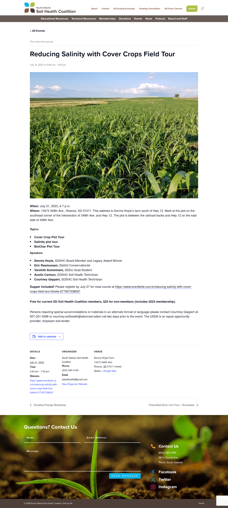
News (148, 18)
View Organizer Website (74, 384)
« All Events (37, 31)
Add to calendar (47, 336)
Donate (191, 8)
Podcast (160, 18)
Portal (201, 503)
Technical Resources (83, 18)
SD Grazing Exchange (124, 9)
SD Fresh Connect (173, 9)
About (94, 9)
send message (124, 475)
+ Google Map (108, 370)
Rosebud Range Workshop (49, 405)
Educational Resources (54, 18)
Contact (105, 9)
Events (138, 18)
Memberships (107, 18)
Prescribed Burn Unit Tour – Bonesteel (172, 405)
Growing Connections (149, 9)
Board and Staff (177, 18)
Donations (125, 18)
